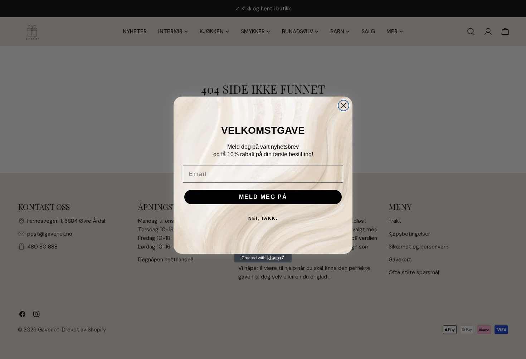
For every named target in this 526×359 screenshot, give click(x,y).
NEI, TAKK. (263, 218)
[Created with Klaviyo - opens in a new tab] (263, 258)
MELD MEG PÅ (263, 197)
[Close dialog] (343, 105)
